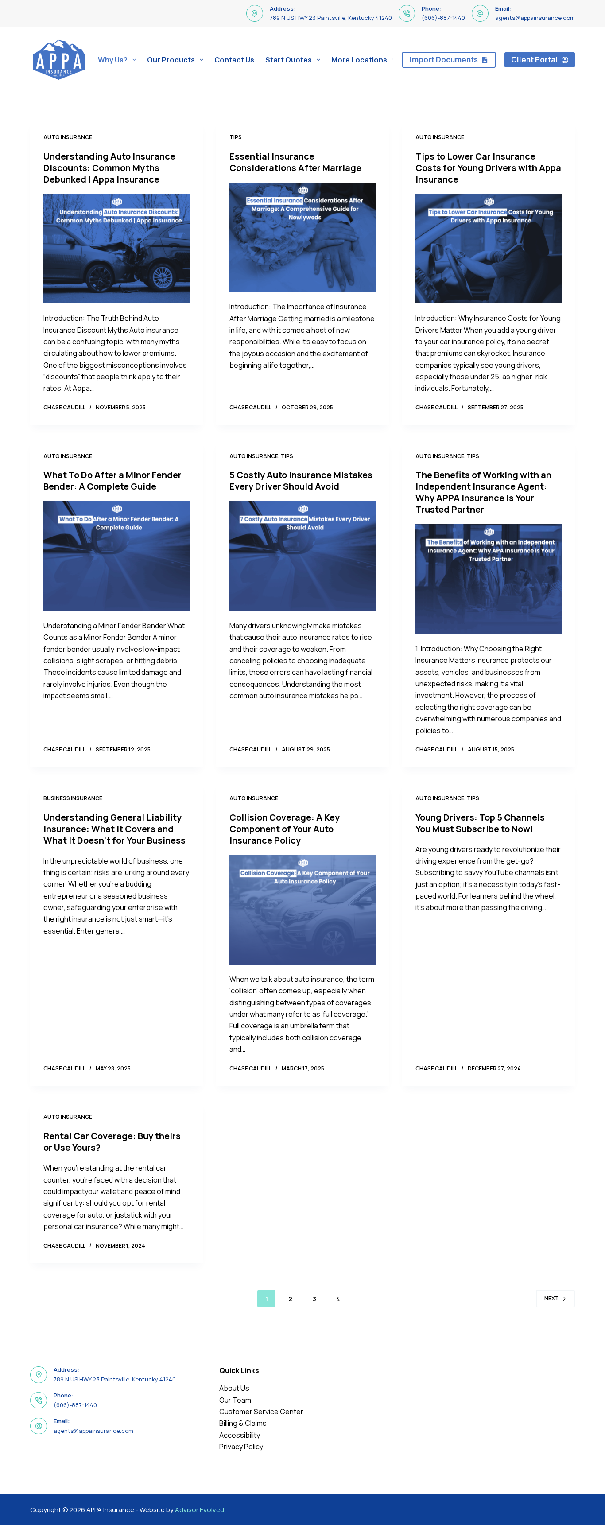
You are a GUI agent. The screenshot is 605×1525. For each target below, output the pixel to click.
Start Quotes (288, 60)
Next (551, 1298)
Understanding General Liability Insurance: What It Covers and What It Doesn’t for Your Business (114, 828)
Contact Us (234, 60)
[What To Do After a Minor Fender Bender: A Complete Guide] (116, 556)
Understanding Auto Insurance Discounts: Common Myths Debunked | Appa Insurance (109, 167)
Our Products (171, 60)
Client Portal (534, 59)
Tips (235, 137)
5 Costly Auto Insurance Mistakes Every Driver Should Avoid (300, 480)
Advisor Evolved (199, 1509)
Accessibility (239, 1435)
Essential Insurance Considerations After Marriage (295, 162)
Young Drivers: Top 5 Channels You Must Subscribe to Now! (480, 823)
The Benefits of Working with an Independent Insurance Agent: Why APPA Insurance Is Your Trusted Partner (483, 492)
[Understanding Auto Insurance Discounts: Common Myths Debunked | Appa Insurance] (116, 248)
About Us (234, 1388)
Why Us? (113, 60)
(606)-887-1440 (443, 18)
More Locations (359, 60)
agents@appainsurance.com (535, 18)
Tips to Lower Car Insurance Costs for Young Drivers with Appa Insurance (488, 167)
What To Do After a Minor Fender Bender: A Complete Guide (112, 480)
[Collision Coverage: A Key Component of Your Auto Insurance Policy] (302, 910)
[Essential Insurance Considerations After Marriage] (302, 237)
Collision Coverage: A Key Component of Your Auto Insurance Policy (284, 828)
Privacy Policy (241, 1446)
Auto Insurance (67, 137)
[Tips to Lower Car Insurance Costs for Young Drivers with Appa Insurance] (488, 248)
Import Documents (444, 59)
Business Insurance (72, 798)
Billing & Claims (243, 1423)
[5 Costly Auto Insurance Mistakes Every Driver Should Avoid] (302, 556)
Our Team (235, 1400)
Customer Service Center (261, 1411)
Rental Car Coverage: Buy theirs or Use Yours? (112, 1141)
